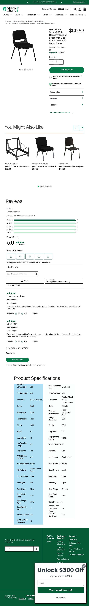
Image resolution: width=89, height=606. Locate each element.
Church (6, 15)
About (49, 542)
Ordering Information (61, 549)
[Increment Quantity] (61, 62)
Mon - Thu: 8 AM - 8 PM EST (76, 550)
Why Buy (53, 99)
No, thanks (60, 597)
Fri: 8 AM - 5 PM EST (76, 555)
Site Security (30, 596)
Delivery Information (61, 543)
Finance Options (63, 559)
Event (18, 15)
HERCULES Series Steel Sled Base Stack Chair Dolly (17, 166)
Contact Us (73, 540)
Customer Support (78, 2)
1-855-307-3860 (62, 9)
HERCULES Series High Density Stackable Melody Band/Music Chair (71, 166)
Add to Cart (67, 70)
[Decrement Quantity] (51, 62)
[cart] (84, 10)
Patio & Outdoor (76, 15)
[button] (24, 47)
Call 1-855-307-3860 (74, 544)
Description (55, 92)
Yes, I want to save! (60, 590)
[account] (79, 9)
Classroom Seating (18, 22)
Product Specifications (60, 113)
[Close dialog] (84, 566)
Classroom (59, 15)
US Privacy (22, 598)
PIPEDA (31, 598)
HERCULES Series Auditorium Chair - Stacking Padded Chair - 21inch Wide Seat (44, 166)
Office (45, 15)
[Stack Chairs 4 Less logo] (11, 9)
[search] (75, 9)
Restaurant (31, 15)
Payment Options (60, 555)
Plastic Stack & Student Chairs (34, 22)
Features (53, 105)
